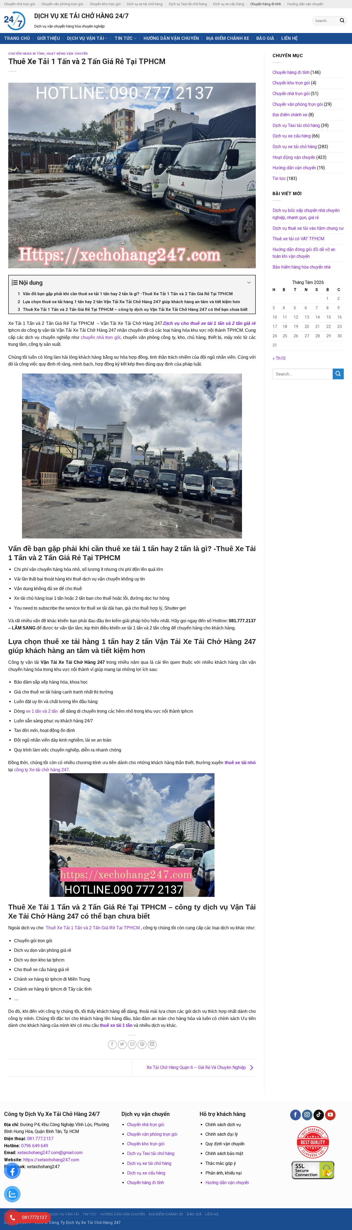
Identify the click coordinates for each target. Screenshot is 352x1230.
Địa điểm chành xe (227, 38)
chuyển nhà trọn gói (99, 337)
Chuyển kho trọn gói (105, 4)
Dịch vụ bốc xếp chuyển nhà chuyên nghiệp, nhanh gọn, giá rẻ (306, 214)
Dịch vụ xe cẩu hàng (228, 4)
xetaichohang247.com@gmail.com (49, 1152)
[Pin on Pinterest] (142, 1044)
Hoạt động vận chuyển (67, 54)
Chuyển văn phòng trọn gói (62, 4)
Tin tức (124, 38)
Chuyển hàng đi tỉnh (265, 4)
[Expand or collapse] (249, 282)
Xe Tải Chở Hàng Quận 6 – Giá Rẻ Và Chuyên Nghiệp (197, 1067)
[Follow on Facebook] (295, 1115)
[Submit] (342, 21)
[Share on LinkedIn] (152, 1044)
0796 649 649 (34, 1145)
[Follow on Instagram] (307, 1115)
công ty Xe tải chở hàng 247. (42, 769)
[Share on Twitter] (122, 1044)
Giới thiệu (48, 38)
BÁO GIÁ (265, 38)
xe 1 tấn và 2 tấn (42, 711)
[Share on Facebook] (112, 1044)
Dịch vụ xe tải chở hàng (145, 4)
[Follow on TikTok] (319, 1115)
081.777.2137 (40, 1138)
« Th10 (279, 358)
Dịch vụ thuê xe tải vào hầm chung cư (308, 228)
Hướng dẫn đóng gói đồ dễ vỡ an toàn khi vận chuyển (304, 253)
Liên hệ (289, 38)
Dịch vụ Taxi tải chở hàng (188, 4)
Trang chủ (17, 38)
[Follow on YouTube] (330, 1115)
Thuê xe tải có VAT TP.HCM (298, 238)
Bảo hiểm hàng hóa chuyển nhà (302, 267)
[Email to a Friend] (132, 1044)
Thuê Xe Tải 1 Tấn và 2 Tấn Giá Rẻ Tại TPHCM (93, 927)
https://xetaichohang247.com (51, 1159)
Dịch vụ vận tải (85, 38)
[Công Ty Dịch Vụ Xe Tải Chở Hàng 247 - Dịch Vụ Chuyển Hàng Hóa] (15, 20)
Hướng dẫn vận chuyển (305, 4)
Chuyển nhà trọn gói (19, 4)
